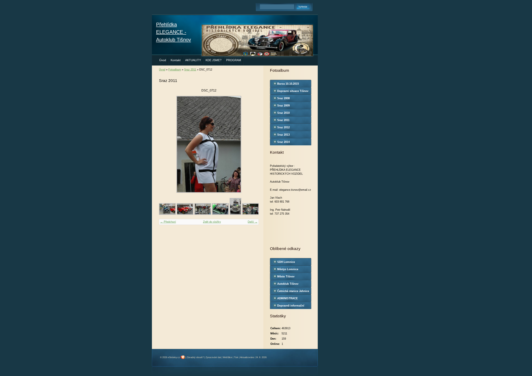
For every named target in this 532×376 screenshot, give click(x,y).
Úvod (162, 60)
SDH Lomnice (286, 261)
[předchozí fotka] (165, 144)
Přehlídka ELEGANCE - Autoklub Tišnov (173, 32)
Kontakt (176, 60)
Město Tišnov (285, 276)
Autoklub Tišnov (287, 283)
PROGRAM (233, 60)
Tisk (236, 357)
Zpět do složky (212, 221)
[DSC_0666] (250, 213)
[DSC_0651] (185, 213)
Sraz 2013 (283, 134)
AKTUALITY (193, 60)
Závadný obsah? (195, 357)
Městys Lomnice (287, 269)
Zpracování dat (213, 357)
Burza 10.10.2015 (288, 83)
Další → (252, 221)
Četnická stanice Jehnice (293, 291)
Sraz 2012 (283, 127)
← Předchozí (168, 221)
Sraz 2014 (283, 141)
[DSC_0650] (167, 213)
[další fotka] (252, 144)
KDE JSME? (214, 60)
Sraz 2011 (190, 69)
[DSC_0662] (220, 213)
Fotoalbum (174, 69)
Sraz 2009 (283, 105)
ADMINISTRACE (287, 298)
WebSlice (227, 357)
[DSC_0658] (202, 213)
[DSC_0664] (235, 213)
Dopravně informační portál (290, 306)
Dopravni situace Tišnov (292, 91)
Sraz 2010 (283, 112)
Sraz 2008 (283, 98)
